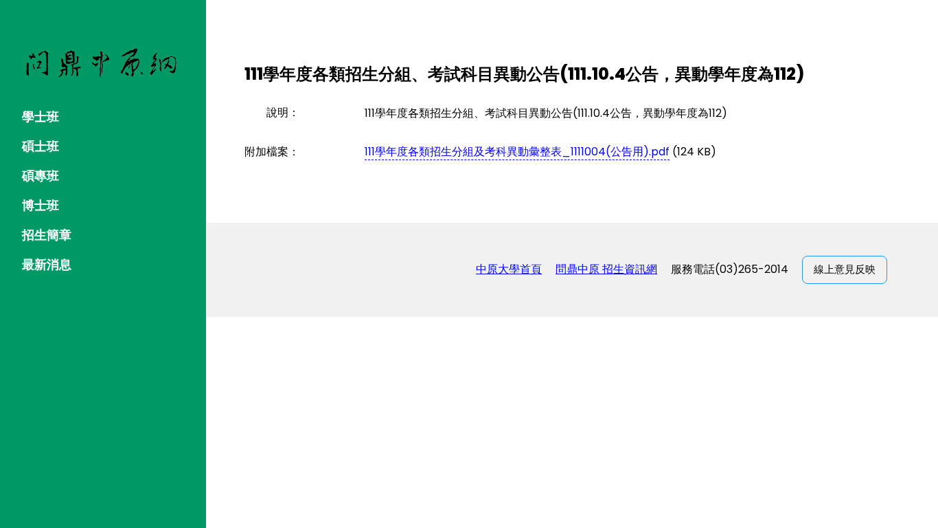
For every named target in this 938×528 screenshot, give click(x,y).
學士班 (40, 116)
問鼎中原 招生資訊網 (606, 269)
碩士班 (40, 146)
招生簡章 (46, 234)
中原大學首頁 (509, 269)
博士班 (40, 205)
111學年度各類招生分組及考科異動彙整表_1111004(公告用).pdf (517, 152)
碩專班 (40, 175)
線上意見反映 (845, 269)
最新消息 (46, 264)
